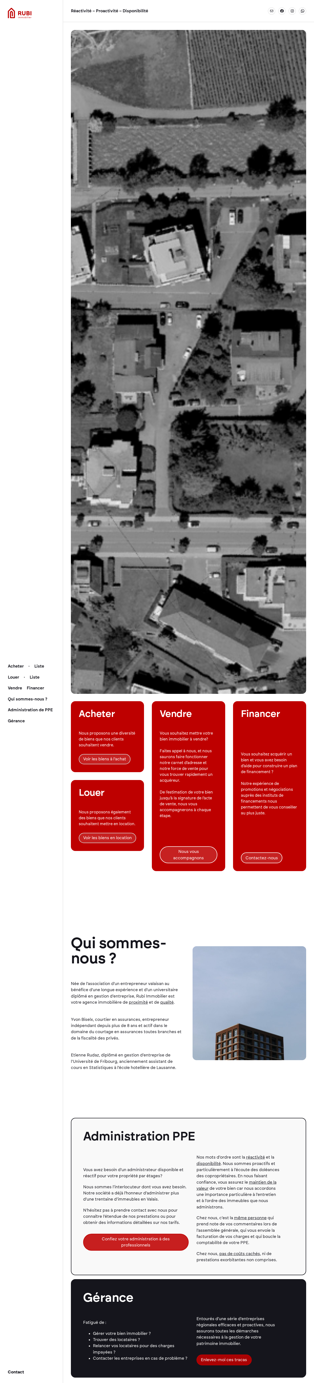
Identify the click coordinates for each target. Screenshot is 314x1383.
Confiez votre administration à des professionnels (136, 1241)
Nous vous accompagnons (188, 854)
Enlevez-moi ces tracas (224, 1359)
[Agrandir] (299, 952)
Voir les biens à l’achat (104, 758)
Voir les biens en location (107, 837)
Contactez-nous (262, 857)
